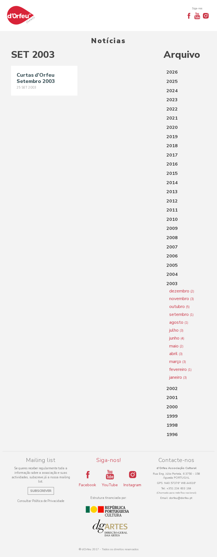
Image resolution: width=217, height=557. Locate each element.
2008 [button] (172, 238)
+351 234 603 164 (178, 488)
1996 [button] (172, 434)
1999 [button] (172, 416)
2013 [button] (172, 192)
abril (176, 354)
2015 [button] (172, 173)
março (177, 361)
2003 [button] (172, 284)
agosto (178, 322)
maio (176, 346)
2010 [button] (172, 219)
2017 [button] (172, 155)
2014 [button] (172, 183)
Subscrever (40, 491)
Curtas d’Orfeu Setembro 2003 (36, 78)
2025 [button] (172, 81)
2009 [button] (172, 228)
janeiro (178, 377)
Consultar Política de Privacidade (40, 501)
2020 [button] (172, 127)
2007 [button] (172, 247)
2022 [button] (172, 109)
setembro (181, 314)
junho (176, 338)
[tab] (184, 72)
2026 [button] (172, 72)
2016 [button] (172, 164)
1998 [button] (172, 425)
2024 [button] (172, 91)
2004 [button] (172, 274)
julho (176, 330)
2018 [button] (172, 146)
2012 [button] (172, 201)
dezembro (181, 291)
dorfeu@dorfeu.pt (180, 498)
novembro (181, 299)
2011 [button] (172, 210)
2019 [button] (172, 137)
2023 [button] (172, 100)
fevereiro (180, 369)
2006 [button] (172, 256)
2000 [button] (172, 407)
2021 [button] (172, 118)
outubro (179, 306)
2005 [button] (172, 265)
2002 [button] (172, 389)
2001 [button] (172, 398)
